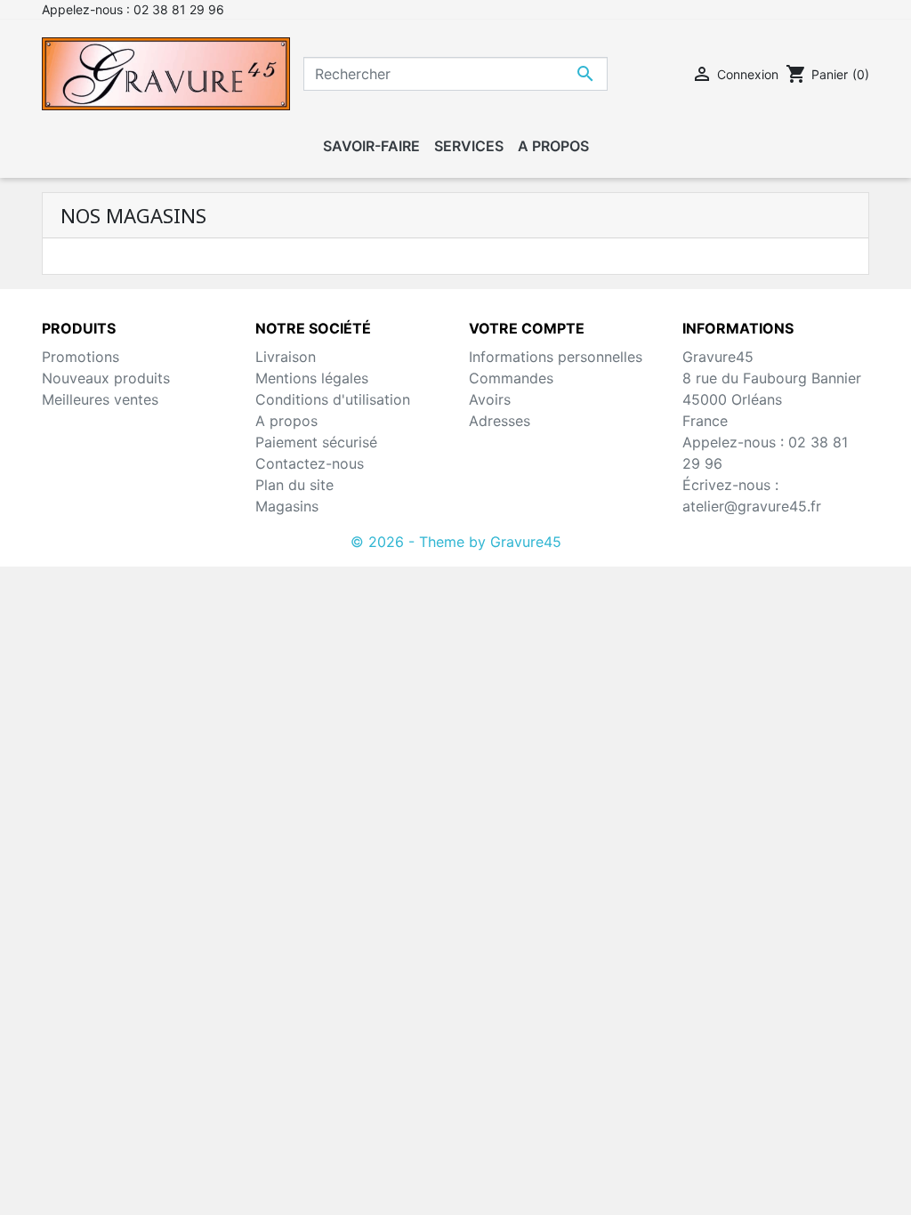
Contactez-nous (309, 463)
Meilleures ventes (100, 399)
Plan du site (294, 485)
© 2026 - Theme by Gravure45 (456, 542)
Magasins (286, 506)
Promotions (80, 357)
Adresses (499, 421)
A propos (286, 421)
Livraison (285, 357)
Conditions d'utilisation (332, 399)
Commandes (511, 378)
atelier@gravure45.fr (751, 506)
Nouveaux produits (106, 378)
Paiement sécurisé (316, 442)
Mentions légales (311, 378)
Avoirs (490, 399)
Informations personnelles (555, 357)
